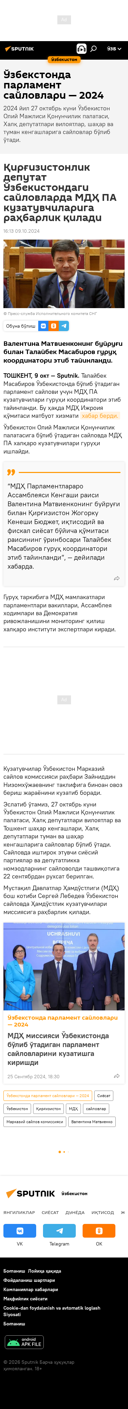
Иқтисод (102, 1212)
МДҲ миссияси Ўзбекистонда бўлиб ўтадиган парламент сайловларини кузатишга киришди (58, 1049)
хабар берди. (100, 416)
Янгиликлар (19, 1212)
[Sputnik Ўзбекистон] (20, 51)
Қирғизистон (48, 1108)
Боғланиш (14, 1271)
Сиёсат (103, 1095)
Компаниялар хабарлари (30, 1289)
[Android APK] (24, 1343)
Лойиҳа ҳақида (44, 1271)
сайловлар (96, 1108)
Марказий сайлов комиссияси (34, 1121)
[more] (117, 578)
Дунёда (75, 1212)
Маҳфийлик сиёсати (25, 1299)
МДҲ (73, 1108)
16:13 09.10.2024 (21, 231)
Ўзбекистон (17, 1108)
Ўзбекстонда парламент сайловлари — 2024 (63, 1021)
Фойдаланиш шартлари (29, 1280)
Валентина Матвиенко (92, 1121)
